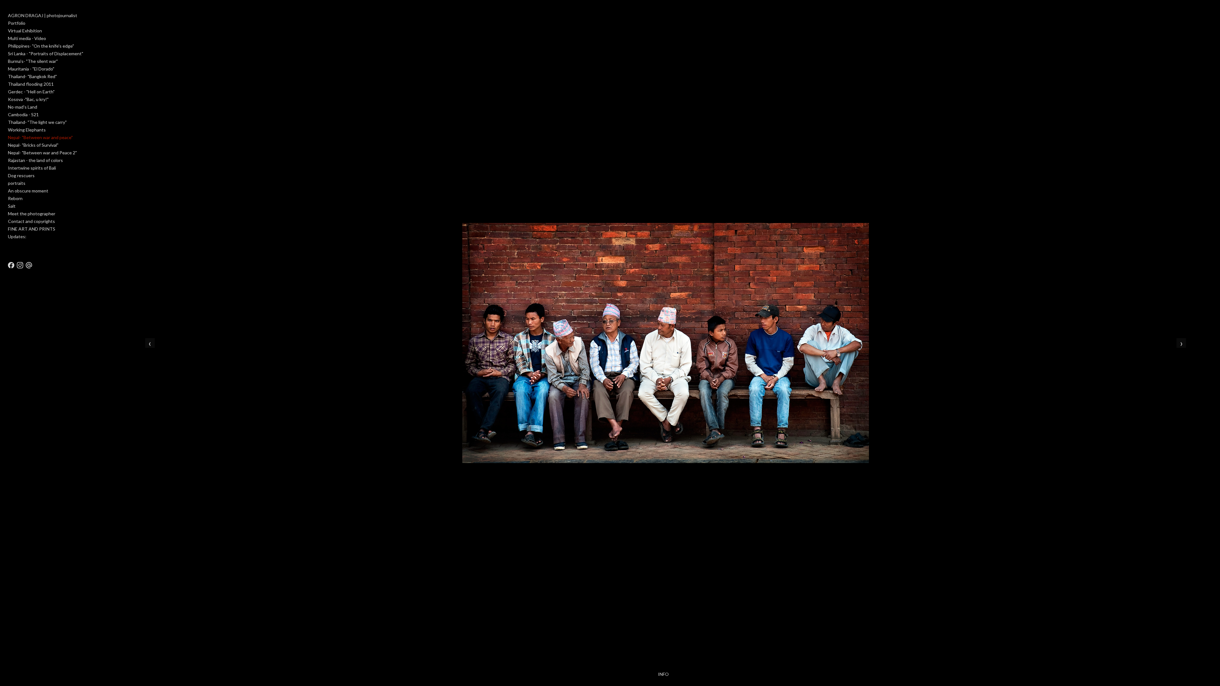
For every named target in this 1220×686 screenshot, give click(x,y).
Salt (12, 206)
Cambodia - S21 (23, 114)
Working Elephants (27, 129)
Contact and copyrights (31, 221)
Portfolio (16, 23)
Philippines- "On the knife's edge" (41, 46)
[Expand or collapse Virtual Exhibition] (46, 30)
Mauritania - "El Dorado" (31, 68)
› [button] (1181, 343)
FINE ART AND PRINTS (31, 229)
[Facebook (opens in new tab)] (11, 265)
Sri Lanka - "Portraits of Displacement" (45, 53)
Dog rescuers (21, 175)
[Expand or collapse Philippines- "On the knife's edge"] (78, 46)
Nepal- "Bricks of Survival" (33, 145)
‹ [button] (149, 343)
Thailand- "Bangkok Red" (32, 76)
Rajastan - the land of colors (35, 160)
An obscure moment (28, 190)
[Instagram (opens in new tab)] (20, 265)
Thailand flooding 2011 (31, 84)
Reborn (15, 198)
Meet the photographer (31, 213)
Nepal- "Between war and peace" (40, 137)
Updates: (17, 236)
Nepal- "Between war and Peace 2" (42, 152)
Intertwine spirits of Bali (32, 168)
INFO (663, 674)
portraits (16, 183)
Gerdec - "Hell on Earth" (31, 91)
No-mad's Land (22, 107)
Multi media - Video (27, 38)
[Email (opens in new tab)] (29, 265)
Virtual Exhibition (25, 30)
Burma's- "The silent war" (33, 61)
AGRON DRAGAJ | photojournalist (42, 15)
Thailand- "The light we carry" (37, 122)
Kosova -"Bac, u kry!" (28, 99)
